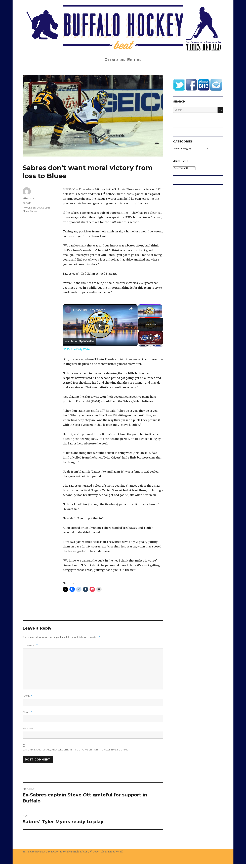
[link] (68, 309)
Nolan (32, 207)
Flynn (25, 207)
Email (27, 712)
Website (28, 728)
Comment (30, 645)
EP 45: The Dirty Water (89, 310)
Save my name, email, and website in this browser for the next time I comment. (77, 749)
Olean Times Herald (112, 851)
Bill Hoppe (28, 198)
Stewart (34, 211)
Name (27, 695)
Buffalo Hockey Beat (34, 851)
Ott (38, 207)
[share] (131, 309)
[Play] (150, 337)
